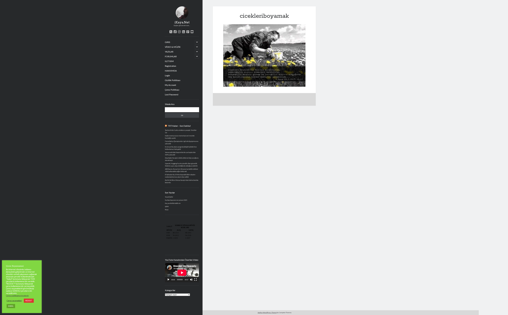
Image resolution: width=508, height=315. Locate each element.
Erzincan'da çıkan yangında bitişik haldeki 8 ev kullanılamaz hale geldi (181, 148)
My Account (170, 85)
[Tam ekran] (195, 279)
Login (167, 75)
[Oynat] (168, 279)
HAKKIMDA (171, 70)
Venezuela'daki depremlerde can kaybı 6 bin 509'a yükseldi (180, 153)
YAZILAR (169, 51)
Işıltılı (167, 206)
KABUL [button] (10, 306)
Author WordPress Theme (267, 313)
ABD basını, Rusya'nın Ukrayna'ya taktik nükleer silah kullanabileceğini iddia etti (181, 170)
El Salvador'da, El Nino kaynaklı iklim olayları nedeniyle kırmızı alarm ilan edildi (180, 176)
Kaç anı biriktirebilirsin (173, 203)
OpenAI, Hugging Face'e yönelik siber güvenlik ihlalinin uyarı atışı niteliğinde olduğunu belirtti (181, 164)
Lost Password (171, 94)
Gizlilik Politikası (172, 80)
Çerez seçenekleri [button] (14, 301)
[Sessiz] (191, 279)
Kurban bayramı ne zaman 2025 (176, 200)
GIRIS (167, 42)
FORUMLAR (171, 56)
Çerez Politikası (172, 89)
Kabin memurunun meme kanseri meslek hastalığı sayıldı (179, 137)
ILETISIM (169, 61)
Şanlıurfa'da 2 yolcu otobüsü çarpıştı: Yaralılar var (181, 131)
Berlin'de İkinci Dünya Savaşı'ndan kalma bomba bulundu (181, 181)
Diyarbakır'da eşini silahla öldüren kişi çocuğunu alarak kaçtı (182, 159)
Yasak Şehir (169, 197)
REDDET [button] (28, 301)
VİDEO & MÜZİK (173, 47)
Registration (170, 66)
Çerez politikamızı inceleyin (17, 296)
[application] (182, 272)
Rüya (166, 210)
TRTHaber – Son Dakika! (179, 126)
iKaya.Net (182, 22)
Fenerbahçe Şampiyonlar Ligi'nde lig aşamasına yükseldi (181, 142)
